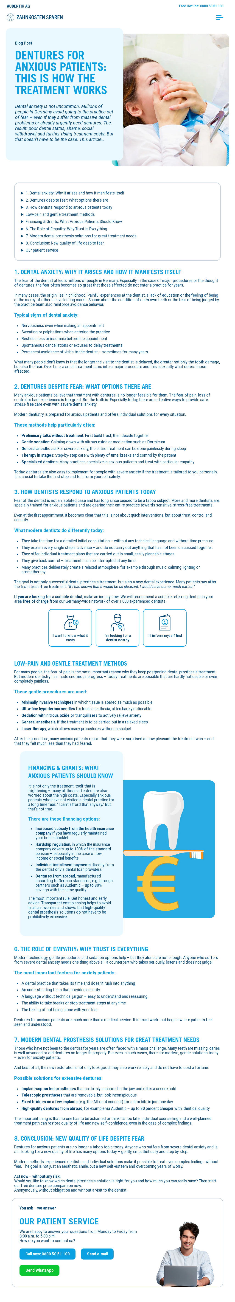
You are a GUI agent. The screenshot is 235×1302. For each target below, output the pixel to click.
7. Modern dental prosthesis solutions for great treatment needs (81, 236)
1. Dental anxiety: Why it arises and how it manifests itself (75, 193)
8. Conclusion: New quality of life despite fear (65, 243)
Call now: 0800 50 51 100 (47, 1254)
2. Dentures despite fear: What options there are (67, 200)
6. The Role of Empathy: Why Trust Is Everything (66, 229)
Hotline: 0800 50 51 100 (201, 6)
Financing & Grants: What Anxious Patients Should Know (74, 221)
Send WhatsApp (39, 1270)
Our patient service (42, 250)
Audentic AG (18, 6)
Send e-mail (97, 1254)
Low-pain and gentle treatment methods (60, 214)
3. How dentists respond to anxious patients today (69, 207)
